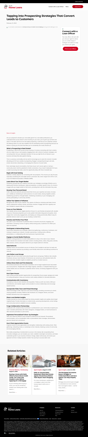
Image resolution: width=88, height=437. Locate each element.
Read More (13, 392)
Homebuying (24, 370)
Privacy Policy (6, 418)
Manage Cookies (74, 412)
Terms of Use (54, 418)
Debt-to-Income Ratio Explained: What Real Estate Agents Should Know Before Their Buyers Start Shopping (43, 375)
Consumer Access (12, 433)
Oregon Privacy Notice (44, 418)
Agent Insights (38, 370)
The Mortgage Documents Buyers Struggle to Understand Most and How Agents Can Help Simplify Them (68, 376)
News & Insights (11, 133)
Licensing (59, 418)
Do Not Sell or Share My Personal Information (28, 418)
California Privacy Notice (14, 418)
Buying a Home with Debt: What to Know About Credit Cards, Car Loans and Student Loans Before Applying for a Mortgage (18, 377)
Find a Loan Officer (70, 49)
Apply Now (78, 6)
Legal (50, 418)
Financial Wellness (14, 370)
